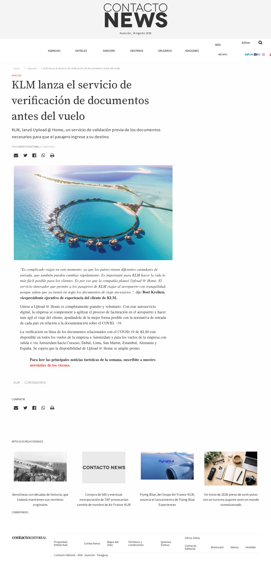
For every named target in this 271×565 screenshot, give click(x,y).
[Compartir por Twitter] (25, 155)
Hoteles (81, 51)
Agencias (54, 51)
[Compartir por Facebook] (34, 155)
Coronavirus (35, 382)
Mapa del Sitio (113, 543)
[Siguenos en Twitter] (248, 54)
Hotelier (251, 547)
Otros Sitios (192, 538)
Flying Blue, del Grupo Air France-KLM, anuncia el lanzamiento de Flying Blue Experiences (167, 499)
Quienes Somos (166, 543)
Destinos (136, 51)
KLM (17, 382)
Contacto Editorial (190, 547)
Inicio (17, 68)
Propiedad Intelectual (60, 543)
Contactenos (92, 543)
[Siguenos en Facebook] (255, 54)
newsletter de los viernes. (50, 365)
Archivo (222, 54)
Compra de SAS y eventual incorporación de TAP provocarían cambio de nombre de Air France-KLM (104, 499)
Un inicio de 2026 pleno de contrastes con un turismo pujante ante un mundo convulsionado (231, 499)
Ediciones (192, 51)
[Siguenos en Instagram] (263, 54)
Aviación (109, 51)
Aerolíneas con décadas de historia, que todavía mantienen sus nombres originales (40, 499)
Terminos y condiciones (136, 543)
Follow (246, 43)
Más (218, 45)
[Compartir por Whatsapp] (43, 155)
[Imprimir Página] (52, 155)
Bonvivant (217, 547)
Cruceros (164, 51)
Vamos (234, 547)
